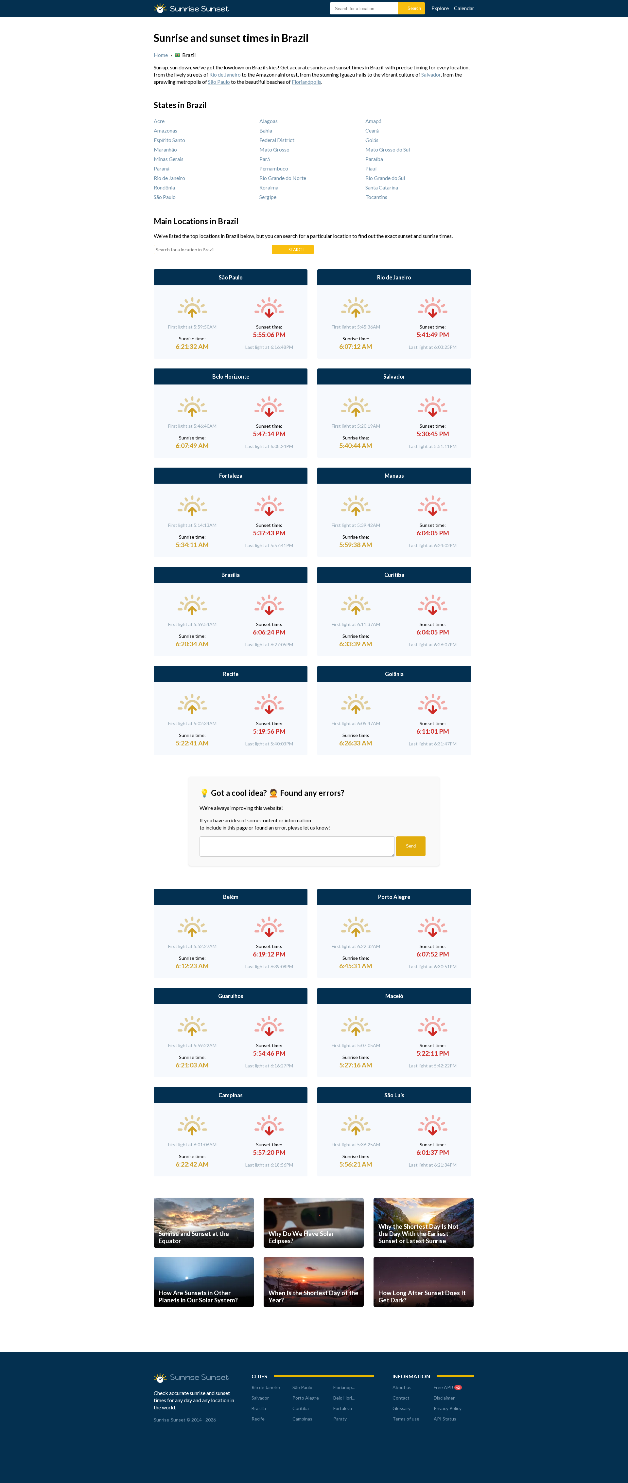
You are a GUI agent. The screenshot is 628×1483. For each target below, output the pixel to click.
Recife (230, 674)
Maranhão (165, 149)
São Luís (394, 1095)
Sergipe (267, 197)
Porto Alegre (394, 897)
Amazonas (165, 130)
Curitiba (394, 575)
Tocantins (376, 197)
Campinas (230, 1095)
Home (161, 55)
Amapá (373, 121)
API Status (445, 1418)
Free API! (447, 1387)
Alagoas (268, 121)
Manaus (394, 476)
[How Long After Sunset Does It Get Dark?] (424, 1313)
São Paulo (219, 82)
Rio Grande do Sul (385, 178)
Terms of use (405, 1418)
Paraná (161, 168)
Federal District (276, 140)
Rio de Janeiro (225, 74)
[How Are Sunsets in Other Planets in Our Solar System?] (204, 1313)
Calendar (464, 8)
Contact (401, 1398)
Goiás (371, 140)
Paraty (340, 1418)
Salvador (431, 74)
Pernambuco (273, 168)
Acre (159, 121)
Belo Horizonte (230, 376)
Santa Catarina (381, 187)
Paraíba (374, 159)
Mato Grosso (274, 149)
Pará (264, 159)
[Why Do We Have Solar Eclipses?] (314, 1254)
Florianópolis (306, 82)
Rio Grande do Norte (282, 178)
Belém (230, 897)
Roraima (268, 187)
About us (401, 1387)
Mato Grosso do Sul (387, 149)
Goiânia (394, 674)
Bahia (265, 130)
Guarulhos (230, 996)
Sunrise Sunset (199, 8)
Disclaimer (444, 1398)
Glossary (401, 1408)
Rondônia (164, 187)
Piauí (370, 168)
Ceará (372, 130)
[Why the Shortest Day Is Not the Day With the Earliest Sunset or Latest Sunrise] (424, 1254)
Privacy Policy (448, 1408)
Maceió (394, 996)
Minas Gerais (168, 159)
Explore (440, 8)
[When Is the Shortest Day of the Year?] (314, 1313)
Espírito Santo (169, 140)
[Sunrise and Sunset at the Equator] (204, 1254)
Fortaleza (230, 476)
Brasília (230, 575)
